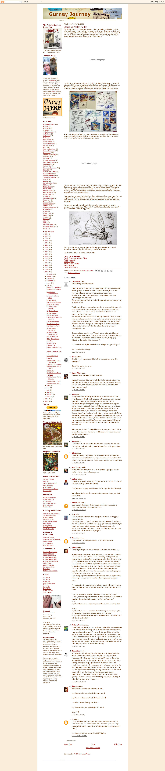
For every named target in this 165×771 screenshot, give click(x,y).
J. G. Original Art (48, 487)
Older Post (118, 744)
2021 (47, 245)
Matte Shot (46, 569)
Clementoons (47, 145)
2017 (47, 254)
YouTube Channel (48, 479)
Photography (47, 202)
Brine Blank (76, 651)
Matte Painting (47, 589)
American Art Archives (49, 497)
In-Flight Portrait (51, 343)
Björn (74, 453)
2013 (47, 263)
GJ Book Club (47, 166)
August (49, 283)
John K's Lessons (48, 565)
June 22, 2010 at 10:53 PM (79, 736)
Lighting (45, 181)
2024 (47, 238)
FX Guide (46, 585)
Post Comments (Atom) (82, 754)
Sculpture (46, 219)
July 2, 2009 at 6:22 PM (78, 620)
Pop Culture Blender (52, 311)
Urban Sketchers (48, 545)
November (50, 276)
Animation (46, 128)
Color (44, 147)
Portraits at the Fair (52, 336)
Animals (45, 126)
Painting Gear (47, 194)
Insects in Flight (89, 83)
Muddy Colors (47, 507)
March (49, 392)
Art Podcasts (47, 134)
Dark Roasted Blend (49, 583)
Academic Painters (48, 124)
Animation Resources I (50, 557)
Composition (46, 153)
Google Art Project (48, 519)
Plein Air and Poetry (52, 315)
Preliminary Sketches (49, 207)
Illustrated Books (48, 173)
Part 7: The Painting (71, 267)
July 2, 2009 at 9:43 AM (78, 462)
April (48, 390)
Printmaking (46, 209)
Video (45, 222)
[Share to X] (105, 271)
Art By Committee (48, 132)
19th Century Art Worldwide (51, 513)
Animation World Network (50, 561)
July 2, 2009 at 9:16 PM (78, 646)
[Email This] (99, 271)
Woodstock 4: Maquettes (54, 287)
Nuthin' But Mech (48, 590)
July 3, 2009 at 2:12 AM (78, 714)
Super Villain (76, 373)
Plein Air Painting (48, 203)
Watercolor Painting (49, 226)
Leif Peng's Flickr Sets (49, 503)
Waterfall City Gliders (53, 304)
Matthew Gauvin (78, 625)
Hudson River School (49, 171)
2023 (47, 240)
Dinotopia (54, 91)
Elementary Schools (49, 162)
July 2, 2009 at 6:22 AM (78, 368)
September (50, 280)
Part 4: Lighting (69, 262)
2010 (47, 269)
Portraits (45, 205)
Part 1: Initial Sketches (72, 256)
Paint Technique (48, 192)
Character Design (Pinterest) (51, 539)
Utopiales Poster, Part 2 (53, 381)
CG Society (46, 579)
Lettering (45, 179)
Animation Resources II (50, 559)
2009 (47, 272)
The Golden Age (48, 543)
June (48, 385)
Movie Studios (47, 188)
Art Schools (46, 136)
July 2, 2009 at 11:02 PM (79, 681)
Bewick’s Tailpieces (52, 356)
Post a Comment (70, 740)
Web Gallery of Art (48, 529)
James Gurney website (50, 483)
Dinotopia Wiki (47, 491)
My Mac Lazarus (52, 313)
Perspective (46, 200)
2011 (47, 267)
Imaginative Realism (49, 175)
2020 (47, 247)
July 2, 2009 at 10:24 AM (79, 474)
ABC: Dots (50, 341)
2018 (47, 252)
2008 (47, 399)
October (49, 278)
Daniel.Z (75, 356)
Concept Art (46, 581)
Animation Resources (49, 555)
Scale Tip (49, 358)
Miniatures (46, 185)
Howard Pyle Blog (48, 499)
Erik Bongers (76, 281)
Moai (73, 514)
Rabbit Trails (47, 213)
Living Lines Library (49, 567)
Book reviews (47, 139)
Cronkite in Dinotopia (53, 321)
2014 (47, 260)
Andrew (74, 479)
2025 (47, 236)
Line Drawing (50, 370)
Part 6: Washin (69, 265)
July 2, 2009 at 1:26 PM (78, 543)
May (48, 388)
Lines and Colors (48, 505)
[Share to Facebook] (108, 271)
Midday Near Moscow (53, 339)
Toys (44, 220)
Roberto (75, 547)
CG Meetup (46, 577)
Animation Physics (48, 553)
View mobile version (93, 748)
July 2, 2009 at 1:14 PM (78, 533)
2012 (47, 265)
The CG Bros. (47, 592)
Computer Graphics (49, 154)
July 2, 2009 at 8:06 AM (78, 437)
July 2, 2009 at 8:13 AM (78, 448)
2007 (47, 401)
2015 (47, 258)
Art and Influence (48, 517)
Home (93, 744)
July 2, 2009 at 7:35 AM (78, 390)
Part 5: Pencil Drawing (71, 264)
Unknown (75, 538)
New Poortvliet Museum (54, 302)
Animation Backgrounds (50, 552)
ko (72, 719)
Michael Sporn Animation (50, 570)
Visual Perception (48, 224)
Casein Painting (47, 141)
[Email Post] (95, 270)
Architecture (46, 130)
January (49, 396)
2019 (47, 249)
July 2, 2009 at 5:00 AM (78, 352)
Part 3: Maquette (69, 260)
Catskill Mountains (48, 143)
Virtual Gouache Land (49, 527)
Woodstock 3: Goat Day (54, 289)
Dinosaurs (46, 156)
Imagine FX (46, 587)
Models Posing (47, 186)
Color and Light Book (49, 149)
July (48, 285)
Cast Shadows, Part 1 (53, 326)
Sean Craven (76, 467)
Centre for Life (51, 345)
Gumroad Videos (48, 485)
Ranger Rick (47, 215)
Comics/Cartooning (48, 151)
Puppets (45, 211)
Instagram (46, 481)
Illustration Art (47, 501)
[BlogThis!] (102, 271)
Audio (45, 137)
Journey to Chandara (49, 177)
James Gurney (52, 80)
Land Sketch (47, 523)
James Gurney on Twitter (50, 489)
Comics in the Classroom (54, 364)
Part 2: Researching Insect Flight (75, 258)
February (50, 394)
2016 (47, 256)
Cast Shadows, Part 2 (53, 324)
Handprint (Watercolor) (50, 521)
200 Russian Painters (49, 515)
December (50, 274)
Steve (74, 394)
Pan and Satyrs (51, 300)
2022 (47, 243)
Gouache (46, 169)
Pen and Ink (46, 196)
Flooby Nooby (47, 563)
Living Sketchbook (48, 183)
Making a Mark (47, 541)
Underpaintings (47, 525)
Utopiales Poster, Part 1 (53, 383)
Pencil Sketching (48, 198)
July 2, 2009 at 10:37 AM (79, 498)
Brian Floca (76, 502)
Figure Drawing (47, 164)
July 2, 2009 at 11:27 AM (79, 510)
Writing (45, 228)
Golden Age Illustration (49, 168)
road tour (46, 217)
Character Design (48, 537)
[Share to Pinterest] (111, 271)
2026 (47, 234)
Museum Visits (47, 190)
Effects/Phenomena (49, 160)
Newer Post (68, 744)
